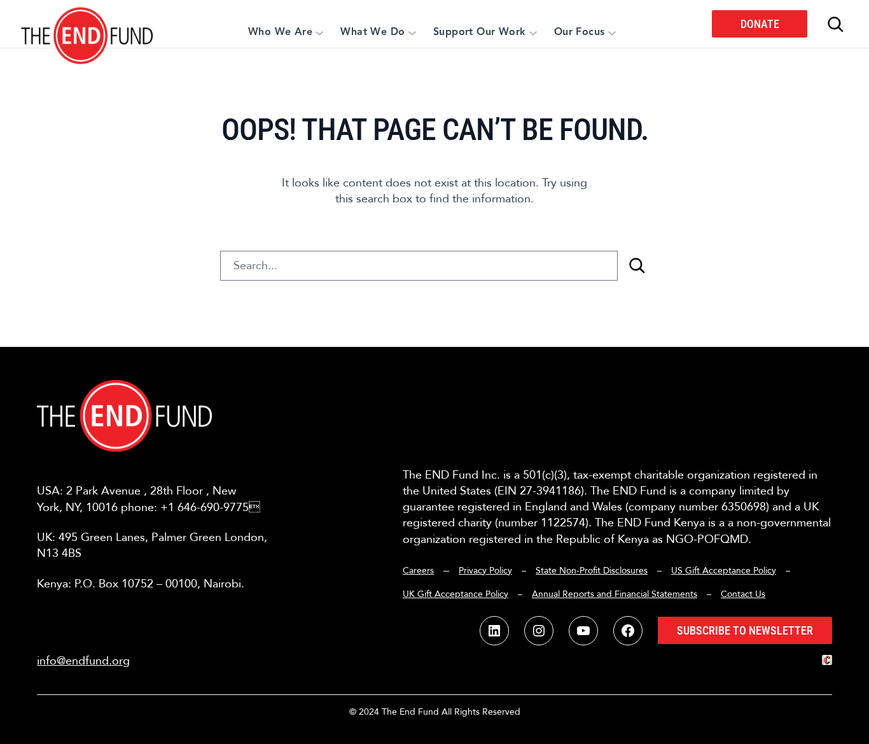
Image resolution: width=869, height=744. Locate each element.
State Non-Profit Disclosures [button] (592, 571)
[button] (87, 24)
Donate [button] (759, 24)
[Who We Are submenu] (319, 32)
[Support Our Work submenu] (533, 32)
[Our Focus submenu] (612, 32)
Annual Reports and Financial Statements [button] (614, 594)
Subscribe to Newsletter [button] (745, 630)
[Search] (637, 266)
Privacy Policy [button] (485, 571)
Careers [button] (418, 571)
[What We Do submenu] (412, 32)
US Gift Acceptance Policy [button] (723, 571)
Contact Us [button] (743, 594)
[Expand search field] (835, 24)
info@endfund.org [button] (83, 661)
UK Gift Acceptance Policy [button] (455, 594)
